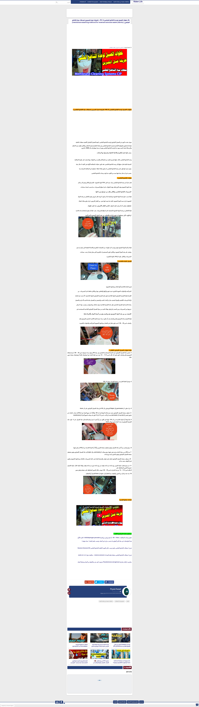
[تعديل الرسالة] (120, 591)
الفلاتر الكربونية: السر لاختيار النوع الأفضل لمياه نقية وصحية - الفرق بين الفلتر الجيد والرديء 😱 (79, 663)
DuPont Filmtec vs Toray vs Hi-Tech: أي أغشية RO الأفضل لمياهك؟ (121, 662)
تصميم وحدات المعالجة (92, 1)
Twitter (101, 582)
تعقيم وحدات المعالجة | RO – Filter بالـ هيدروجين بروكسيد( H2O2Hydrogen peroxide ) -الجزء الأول (105, 537)
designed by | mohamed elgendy (7, 706)
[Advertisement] (104, 12)
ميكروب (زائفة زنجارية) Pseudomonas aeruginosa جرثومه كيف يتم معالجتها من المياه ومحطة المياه (105, 562)
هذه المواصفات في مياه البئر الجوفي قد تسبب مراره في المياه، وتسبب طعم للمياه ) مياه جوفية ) (107, 541)
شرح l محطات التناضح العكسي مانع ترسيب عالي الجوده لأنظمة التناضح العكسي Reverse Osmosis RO (105, 548)
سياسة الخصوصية (122, 702)
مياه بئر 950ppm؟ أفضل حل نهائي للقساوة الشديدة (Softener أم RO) (121, 645)
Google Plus (91, 582)
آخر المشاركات (83, 1)
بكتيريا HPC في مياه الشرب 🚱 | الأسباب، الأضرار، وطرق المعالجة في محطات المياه (101, 663)
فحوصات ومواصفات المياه (106, 1)
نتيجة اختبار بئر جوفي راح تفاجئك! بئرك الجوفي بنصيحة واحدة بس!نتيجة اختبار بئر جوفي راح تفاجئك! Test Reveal (100, 646)
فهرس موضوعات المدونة (133, 702)
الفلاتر (128, 601)
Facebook (111, 582)
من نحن (141, 702)
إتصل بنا (115, 702)
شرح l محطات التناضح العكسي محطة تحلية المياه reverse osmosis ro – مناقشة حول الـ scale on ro (105, 555)
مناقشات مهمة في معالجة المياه (121, 1)
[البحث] (56, 2)
